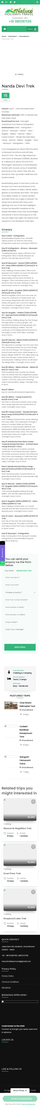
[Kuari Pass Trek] (20, 855)
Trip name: (9, 570)
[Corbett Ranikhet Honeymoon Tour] (11, 726)
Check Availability (21, 1098)
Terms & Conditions (10, 981)
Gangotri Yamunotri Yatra (25, 760)
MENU (30, 29)
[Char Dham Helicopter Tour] (11, 702)
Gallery (20, 74)
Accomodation (19, 677)
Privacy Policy (8, 976)
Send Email (20, 647)
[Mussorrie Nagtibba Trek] (20, 809)
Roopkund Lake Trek (15, 918)
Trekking (7, 824)
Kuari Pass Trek (12, 873)
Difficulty (16, 683)
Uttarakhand (27, 710)
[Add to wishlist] (33, 801)
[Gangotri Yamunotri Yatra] (11, 756)
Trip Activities (18, 670)
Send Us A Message (28, 1104)
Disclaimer (6, 987)
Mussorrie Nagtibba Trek (17, 828)
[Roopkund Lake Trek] (20, 900)
